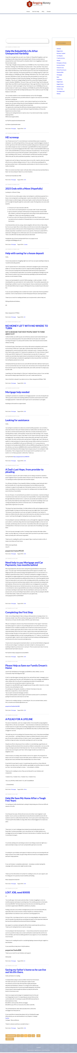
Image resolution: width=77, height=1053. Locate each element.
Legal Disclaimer (37, 1050)
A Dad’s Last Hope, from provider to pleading (24, 470)
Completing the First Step (19, 612)
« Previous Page (11, 1035)
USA (25, 128)
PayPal (7, 1018)
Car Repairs (60, 55)
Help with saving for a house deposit (24, 253)
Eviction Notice (61, 65)
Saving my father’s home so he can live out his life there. (25, 971)
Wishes (58, 93)
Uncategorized (60, 91)
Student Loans (60, 86)
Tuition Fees (60, 89)
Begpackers (60, 51)
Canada (25, 244)
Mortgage (13, 128)
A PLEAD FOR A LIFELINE (19, 719)
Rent (58, 77)
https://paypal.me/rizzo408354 (21, 456)
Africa (25, 789)
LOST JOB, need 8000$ (17, 892)
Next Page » (10, 1038)
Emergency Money (61, 63)
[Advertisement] (38, 25)
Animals (59, 48)
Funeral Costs (60, 67)
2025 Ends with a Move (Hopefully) (24, 188)
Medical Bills (60, 72)
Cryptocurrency (61, 58)
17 (38, 1035)
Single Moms (60, 84)
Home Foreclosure (61, 70)
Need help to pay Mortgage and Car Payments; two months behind (24, 563)
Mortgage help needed (17, 392)
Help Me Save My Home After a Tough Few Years (25, 799)
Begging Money (38, 4)
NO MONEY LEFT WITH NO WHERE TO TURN (26, 327)
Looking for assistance (17, 420)
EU (24, 961)
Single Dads (60, 81)
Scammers (59, 79)
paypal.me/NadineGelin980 (12, 706)
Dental (58, 60)
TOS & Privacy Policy (46, 1050)
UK (24, 317)
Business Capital (61, 53)
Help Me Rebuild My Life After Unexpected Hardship (21, 52)
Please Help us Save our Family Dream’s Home (26, 666)
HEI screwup (12, 137)
